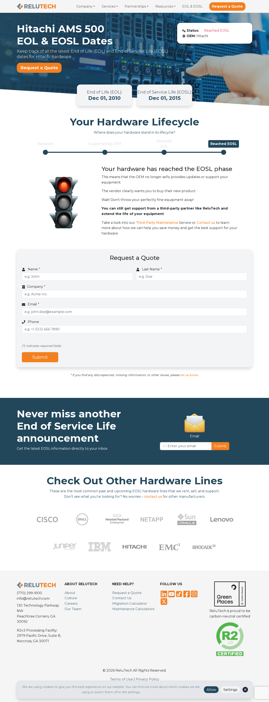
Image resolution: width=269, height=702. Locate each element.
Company (36, 287)
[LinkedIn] (164, 593)
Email (33, 304)
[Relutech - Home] (36, 6)
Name (33, 269)
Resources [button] (164, 6)
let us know (189, 375)
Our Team (73, 609)
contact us (153, 497)
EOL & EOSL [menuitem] (192, 6)
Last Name (151, 269)
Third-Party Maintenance (157, 223)
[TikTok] (179, 593)
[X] (164, 601)
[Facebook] (186, 593)
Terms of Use (121, 679)
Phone (33, 322)
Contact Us (122, 598)
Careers (71, 604)
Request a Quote (227, 6)
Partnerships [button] (135, 6)
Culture (71, 598)
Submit (40, 357)
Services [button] (108, 6)
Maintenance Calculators (133, 609)
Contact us (205, 223)
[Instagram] (194, 593)
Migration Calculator (129, 604)
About (70, 593)
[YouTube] (171, 593)
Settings (230, 690)
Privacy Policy (147, 679)
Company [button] (84, 6)
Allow (211, 690)
